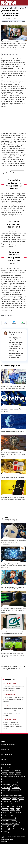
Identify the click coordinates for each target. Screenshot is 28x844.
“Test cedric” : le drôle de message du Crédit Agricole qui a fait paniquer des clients (13, 632)
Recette (17, 823)
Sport (17, 826)
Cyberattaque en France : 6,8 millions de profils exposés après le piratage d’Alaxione (13, 700)
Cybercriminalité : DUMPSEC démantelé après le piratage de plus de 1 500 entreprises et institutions (13, 610)
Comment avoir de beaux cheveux (11, 779)
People (4, 812)
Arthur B (11, 334)
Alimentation (6, 770)
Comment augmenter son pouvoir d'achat (13, 776)
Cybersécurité (6, 787)
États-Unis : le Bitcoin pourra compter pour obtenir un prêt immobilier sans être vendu (12, 476)
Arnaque (5, 773)
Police (10, 812)
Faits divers (5, 793)
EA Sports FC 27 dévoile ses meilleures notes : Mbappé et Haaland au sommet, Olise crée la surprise (12, 725)
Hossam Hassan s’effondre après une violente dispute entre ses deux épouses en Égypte (13, 688)
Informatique (7, 315)
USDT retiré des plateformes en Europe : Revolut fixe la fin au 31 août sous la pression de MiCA (13, 454)
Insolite (4, 804)
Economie (5, 790)
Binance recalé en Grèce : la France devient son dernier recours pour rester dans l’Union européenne (13, 499)
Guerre (16, 801)
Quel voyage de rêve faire (9, 820)
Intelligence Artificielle (14, 804)
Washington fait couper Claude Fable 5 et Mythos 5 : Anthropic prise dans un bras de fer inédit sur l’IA (13, 565)
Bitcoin (11, 773)
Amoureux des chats (17, 770)
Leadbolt (4, 841)
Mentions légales (6, 754)
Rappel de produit (7, 823)
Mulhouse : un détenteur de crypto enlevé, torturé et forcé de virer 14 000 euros (12, 588)
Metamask (5, 809)
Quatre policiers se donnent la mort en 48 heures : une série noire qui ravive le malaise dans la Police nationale (13, 712)
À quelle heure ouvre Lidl (16, 829)
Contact (4, 759)
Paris (18, 809)
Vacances (5, 829)
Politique (17, 812)
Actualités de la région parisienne (11, 768)
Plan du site (5, 749)
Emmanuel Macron (15, 790)
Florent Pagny (6, 798)
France (21, 798)
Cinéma (18, 773)
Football (14, 798)
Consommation (6, 784)
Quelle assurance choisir (8, 818)
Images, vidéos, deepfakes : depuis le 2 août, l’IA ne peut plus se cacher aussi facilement (13, 387)
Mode (12, 809)
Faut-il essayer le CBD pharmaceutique (12, 795)
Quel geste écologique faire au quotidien (13, 815)
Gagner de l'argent (7, 801)
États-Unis (5, 831)
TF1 (22, 826)
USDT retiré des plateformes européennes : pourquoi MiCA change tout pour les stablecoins (13, 409)
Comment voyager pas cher (10, 782)
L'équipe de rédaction (8, 744)
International (6, 806)
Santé (10, 826)
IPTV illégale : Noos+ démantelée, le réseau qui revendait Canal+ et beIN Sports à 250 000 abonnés (12, 655)
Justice (18, 806)
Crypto (15, 784)
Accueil (3, 666)
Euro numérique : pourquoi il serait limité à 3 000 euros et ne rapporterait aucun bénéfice (13, 432)
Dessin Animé (16, 787)
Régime (4, 826)
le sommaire (11, 54)
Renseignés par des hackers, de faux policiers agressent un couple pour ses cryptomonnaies (13, 542)
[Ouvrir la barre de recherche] (21, 3)
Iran (13, 806)
